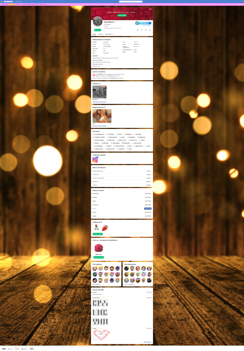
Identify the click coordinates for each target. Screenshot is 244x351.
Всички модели (4, 4)
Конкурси (34, 4)
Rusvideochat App (42, 4)
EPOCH (26, 346)
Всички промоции (26, 4)
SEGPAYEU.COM (31, 346)
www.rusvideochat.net (17, 346)
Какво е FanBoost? (147, 25)
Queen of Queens (116, 74)
